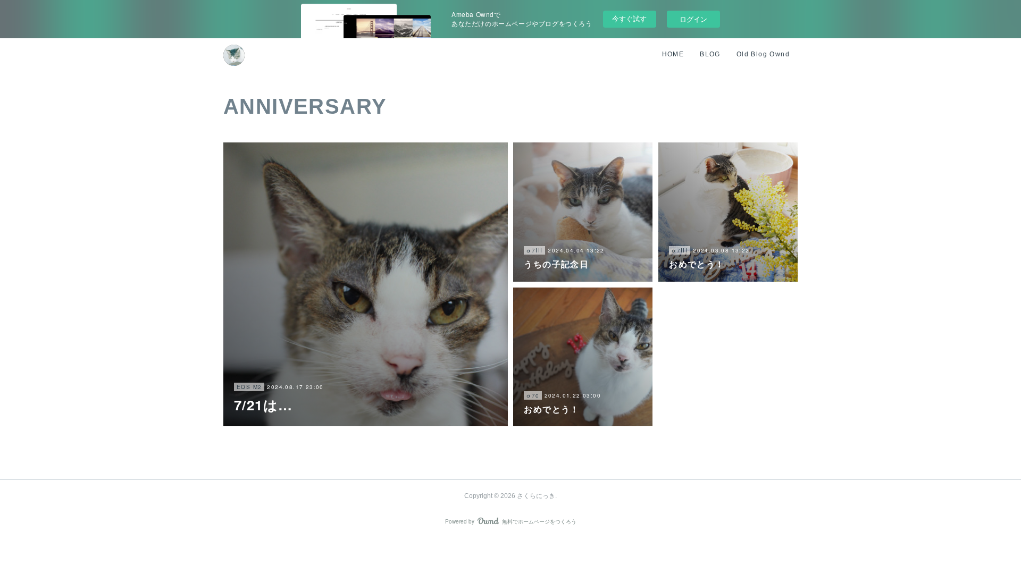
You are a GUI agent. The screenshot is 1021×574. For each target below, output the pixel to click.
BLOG (710, 54)
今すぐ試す (629, 18)
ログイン (693, 19)
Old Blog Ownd (763, 54)
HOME (673, 54)
